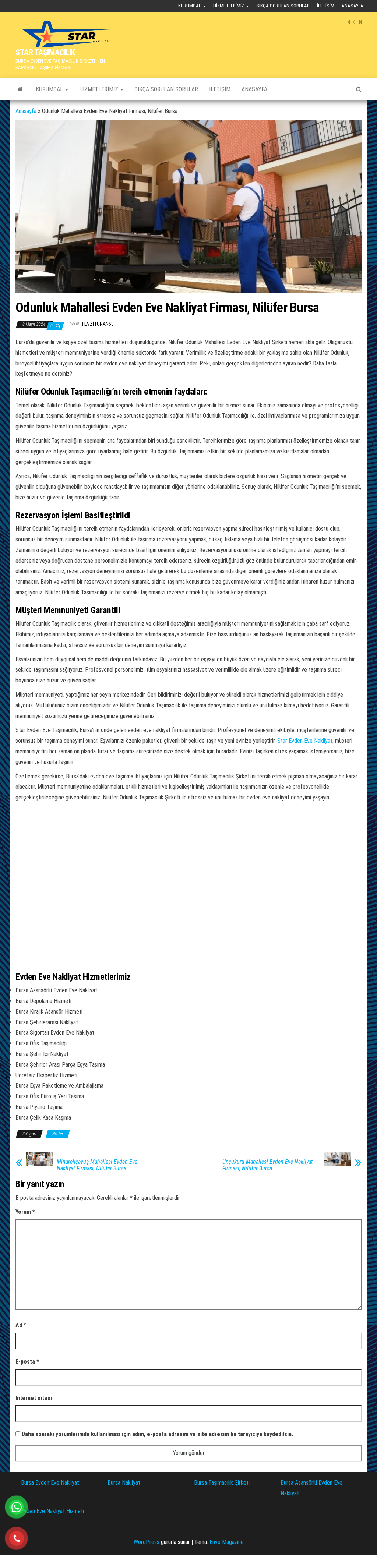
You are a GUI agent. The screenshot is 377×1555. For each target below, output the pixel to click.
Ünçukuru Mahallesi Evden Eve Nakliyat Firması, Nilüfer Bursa (267, 1165)
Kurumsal (190, 5)
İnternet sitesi (33, 1398)
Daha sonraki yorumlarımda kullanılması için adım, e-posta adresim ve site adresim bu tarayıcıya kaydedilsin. (157, 1434)
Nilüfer (57, 1134)
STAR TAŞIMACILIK (45, 52)
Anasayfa (352, 5)
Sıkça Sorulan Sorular (283, 5)
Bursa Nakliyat (124, 1482)
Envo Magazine (226, 1541)
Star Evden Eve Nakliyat (304, 740)
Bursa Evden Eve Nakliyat (50, 1482)
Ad (20, 1325)
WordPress (146, 1541)
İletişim (325, 5)
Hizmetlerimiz (229, 5)
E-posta (27, 1361)
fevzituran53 (98, 324)
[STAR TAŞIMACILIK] (20, 89)
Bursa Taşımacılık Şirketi (222, 1482)
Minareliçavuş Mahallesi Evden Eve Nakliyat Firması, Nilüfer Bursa (97, 1165)
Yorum (25, 1211)
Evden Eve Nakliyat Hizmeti (52, 1511)
